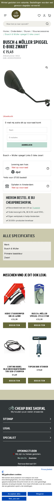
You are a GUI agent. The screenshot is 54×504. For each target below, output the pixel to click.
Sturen (27, 31)
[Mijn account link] (44, 15)
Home (6, 31)
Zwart (7, 257)
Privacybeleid (46, 469)
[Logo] (17, 15)
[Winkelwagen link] (49, 15)
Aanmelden (27, 144)
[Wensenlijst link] (39, 15)
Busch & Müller (11, 248)
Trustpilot (36, 208)
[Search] (47, 24)
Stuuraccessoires (40, 31)
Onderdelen (16, 31)
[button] (46, 67)
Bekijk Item (14, 325)
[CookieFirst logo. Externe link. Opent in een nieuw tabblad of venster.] (3, 472)
